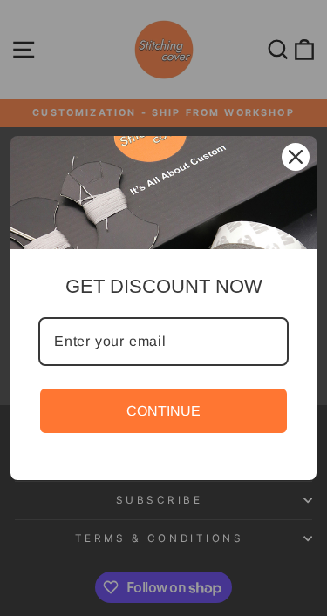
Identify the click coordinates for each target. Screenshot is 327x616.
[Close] (296, 157)
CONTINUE (163, 410)
